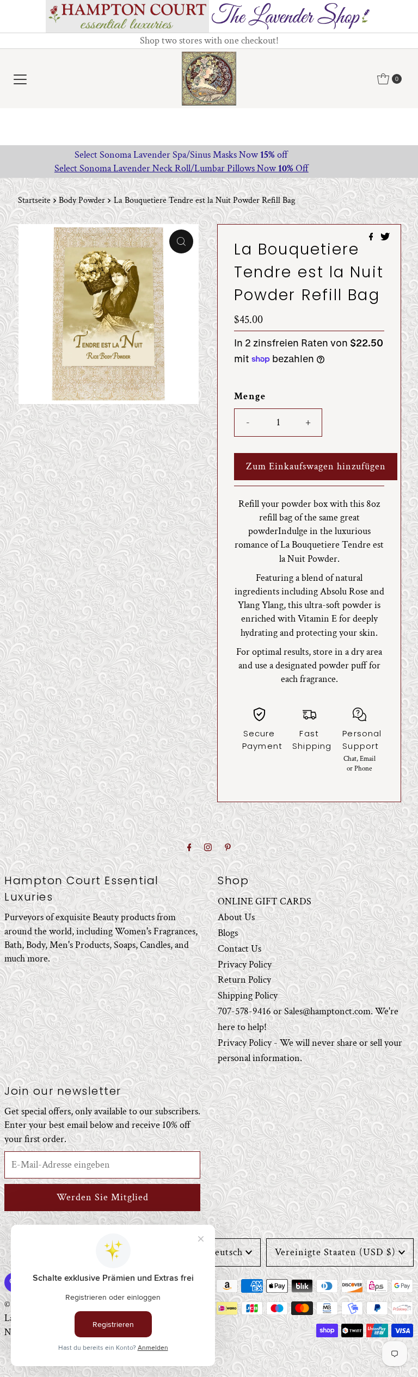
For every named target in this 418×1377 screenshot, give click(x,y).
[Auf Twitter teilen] (385, 238)
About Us (236, 917)
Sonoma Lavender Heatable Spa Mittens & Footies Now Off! (209, 154)
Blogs (228, 933)
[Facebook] (189, 848)
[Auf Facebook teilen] (372, 238)
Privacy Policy (245, 964)
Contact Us (239, 948)
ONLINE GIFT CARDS (264, 901)
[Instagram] (208, 848)
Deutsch (225, 1252)
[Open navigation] (20, 78)
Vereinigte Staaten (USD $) (335, 1252)
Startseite (34, 200)
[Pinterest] (228, 848)
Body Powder (82, 200)
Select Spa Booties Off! (209, 168)
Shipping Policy (248, 995)
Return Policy (244, 979)
